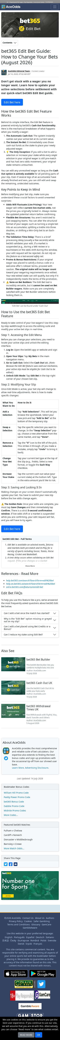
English (8, 937)
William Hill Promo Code (16, 792)
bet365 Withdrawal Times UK (38, 707)
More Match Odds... (14, 848)
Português (19, 937)
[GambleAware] (30, 1007)
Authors (50, 918)
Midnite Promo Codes (15, 810)
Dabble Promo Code (14, 806)
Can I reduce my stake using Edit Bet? (23, 634)
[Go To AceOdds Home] (10, 7)
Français (38, 943)
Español (30, 937)
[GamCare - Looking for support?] (42, 997)
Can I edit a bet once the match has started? (27, 613)
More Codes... (11, 815)
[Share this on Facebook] (11, 863)
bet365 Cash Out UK (39, 683)
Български (23, 940)
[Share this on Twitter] (6, 863)
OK (38, 1034)
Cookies (28, 921)
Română (34, 940)
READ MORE (26, 1034)
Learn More (18, 767)
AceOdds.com (40, 670)
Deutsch (40, 937)
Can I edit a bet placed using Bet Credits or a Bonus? (27, 627)
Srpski (29, 943)
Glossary (35, 924)
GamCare (46, 924)
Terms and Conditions (18, 924)
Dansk (21, 943)
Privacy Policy (16, 921)
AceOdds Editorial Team (19, 71)
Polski (43, 940)
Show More (30, 566)
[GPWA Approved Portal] (25, 985)
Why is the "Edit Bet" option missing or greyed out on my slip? (28, 620)
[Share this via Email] (16, 863)
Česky (13, 940)
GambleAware (30, 927)
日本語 (5, 940)
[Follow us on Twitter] (41, 985)
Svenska (52, 940)
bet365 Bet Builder (38, 659)
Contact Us (28, 918)
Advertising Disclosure (36, 767)
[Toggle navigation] (55, 7)
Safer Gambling (42, 921)
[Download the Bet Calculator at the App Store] (15, 975)
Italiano (50, 937)
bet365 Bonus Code (14, 801)
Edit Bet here (12, 102)
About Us (39, 918)
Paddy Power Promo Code (17, 797)
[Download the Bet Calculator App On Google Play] (42, 975)
